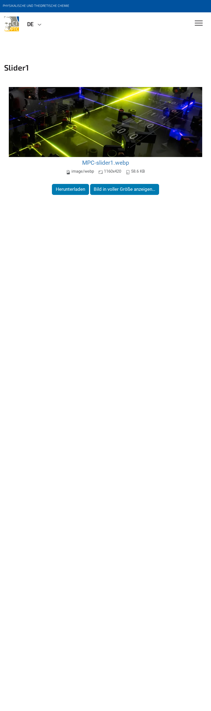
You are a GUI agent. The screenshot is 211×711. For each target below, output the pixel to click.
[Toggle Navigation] (199, 23)
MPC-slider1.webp (105, 162)
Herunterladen (70, 189)
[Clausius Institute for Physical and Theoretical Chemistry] (11, 23)
